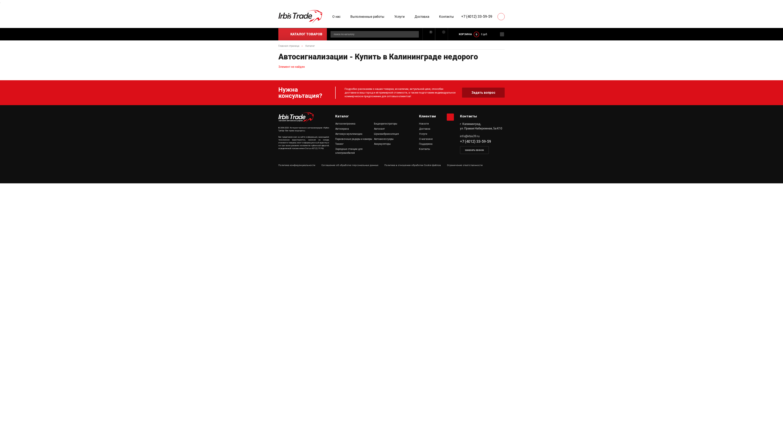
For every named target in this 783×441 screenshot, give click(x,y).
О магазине (426, 139)
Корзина (465, 34)
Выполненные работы (367, 17)
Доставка (422, 17)
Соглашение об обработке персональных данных (349, 165)
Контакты (446, 17)
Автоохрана (342, 128)
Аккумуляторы (382, 144)
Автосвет (379, 128)
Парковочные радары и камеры (353, 139)
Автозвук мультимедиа (348, 134)
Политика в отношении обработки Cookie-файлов (412, 165)
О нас (336, 17)
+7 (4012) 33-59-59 (476, 16)
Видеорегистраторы (385, 123)
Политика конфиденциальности (296, 165)
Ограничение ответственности (465, 165)
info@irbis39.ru (470, 136)
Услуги (399, 17)
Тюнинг (339, 144)
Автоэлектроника (345, 123)
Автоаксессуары (384, 139)
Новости (424, 123)
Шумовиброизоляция (386, 134)
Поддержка (425, 144)
